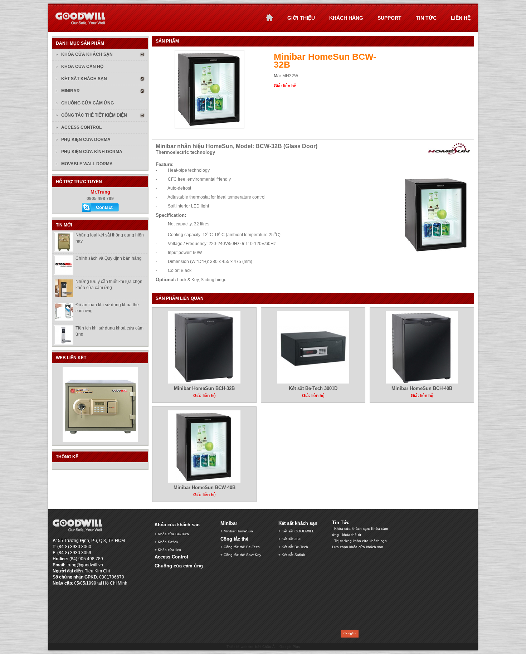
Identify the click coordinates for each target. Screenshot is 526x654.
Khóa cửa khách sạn (87, 54)
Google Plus (289, 647)
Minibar (70, 90)
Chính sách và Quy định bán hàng (109, 258)
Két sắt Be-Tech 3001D (313, 388)
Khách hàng (346, 18)
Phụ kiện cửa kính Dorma (91, 151)
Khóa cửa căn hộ (82, 66)
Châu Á (268, 647)
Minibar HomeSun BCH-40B (421, 388)
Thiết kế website (240, 647)
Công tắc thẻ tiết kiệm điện (94, 115)
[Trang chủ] (269, 17)
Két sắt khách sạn (84, 78)
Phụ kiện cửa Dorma (86, 139)
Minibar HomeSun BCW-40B (204, 487)
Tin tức (426, 18)
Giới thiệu (301, 18)
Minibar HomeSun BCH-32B (204, 388)
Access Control (81, 127)
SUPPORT (389, 18)
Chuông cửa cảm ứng (87, 103)
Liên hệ (461, 18)
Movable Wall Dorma (87, 163)
